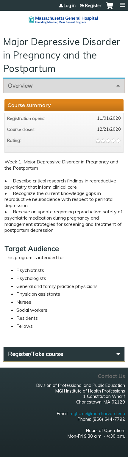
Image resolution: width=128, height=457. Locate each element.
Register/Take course (35, 353)
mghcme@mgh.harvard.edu (97, 413)
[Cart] (109, 8)
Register (93, 6)
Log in (70, 6)
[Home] (64, 17)
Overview (20, 85)
